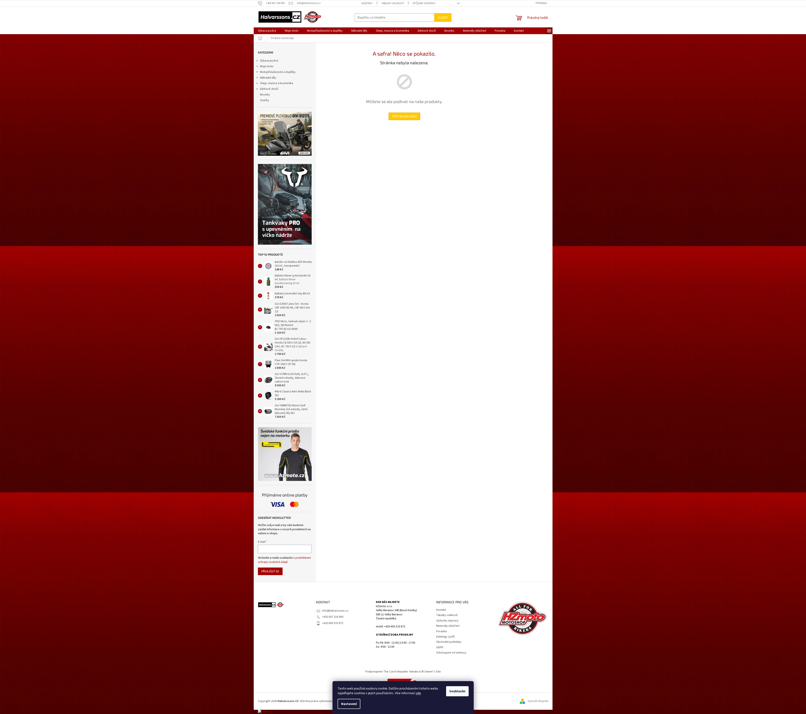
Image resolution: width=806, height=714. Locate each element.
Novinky (265, 95)
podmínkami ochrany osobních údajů (284, 560)
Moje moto (267, 66)
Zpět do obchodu (404, 116)
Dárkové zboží (269, 89)
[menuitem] (267, 30)
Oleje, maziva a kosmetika (276, 83)
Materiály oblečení (447, 626)
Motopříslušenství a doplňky (278, 72)
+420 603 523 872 (332, 623)
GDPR (439, 647)
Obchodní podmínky (448, 642)
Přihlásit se (270, 571)
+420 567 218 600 (332, 617)
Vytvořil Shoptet (538, 701)
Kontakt (367, 3)
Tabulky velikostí (392, 3)
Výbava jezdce (269, 61)
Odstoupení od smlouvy (451, 653)
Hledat (443, 17)
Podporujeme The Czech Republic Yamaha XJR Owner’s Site (403, 672)
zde (418, 693)
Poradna (441, 631)
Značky (264, 100)
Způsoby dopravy (424, 3)
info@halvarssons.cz (335, 611)
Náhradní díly (268, 78)
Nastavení (349, 704)
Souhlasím (457, 691)
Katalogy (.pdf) (445, 637)
